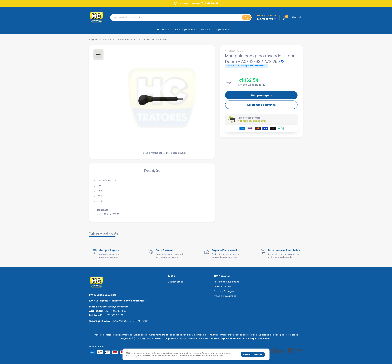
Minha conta (265, 19)
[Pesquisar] (246, 17)
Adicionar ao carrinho (261, 104)
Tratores (164, 29)
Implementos (223, 29)
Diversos (205, 29)
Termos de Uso (222, 286)
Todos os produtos (114, 39)
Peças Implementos (185, 29)
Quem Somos (175, 281)
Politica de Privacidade (226, 281)
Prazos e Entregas (224, 291)
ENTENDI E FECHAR (252, 354)
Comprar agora (261, 95)
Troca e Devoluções (225, 296)
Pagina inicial (95, 39)
